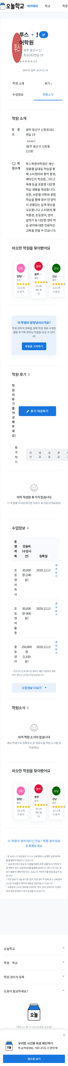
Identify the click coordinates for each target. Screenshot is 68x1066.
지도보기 (31, 141)
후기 (48, 83)
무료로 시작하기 (34, 346)
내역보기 (56, 570)
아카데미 (33, 6)
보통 (49, 455)
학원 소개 (18, 83)
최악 (30, 455)
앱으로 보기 (34, 1059)
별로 (40, 455)
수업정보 (17, 94)
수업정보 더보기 (32, 687)
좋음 (58, 455)
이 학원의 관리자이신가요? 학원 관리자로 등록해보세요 (34, 843)
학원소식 (47, 94)
